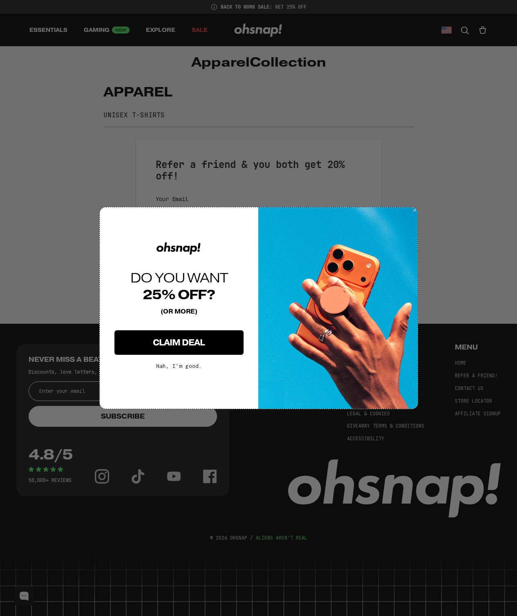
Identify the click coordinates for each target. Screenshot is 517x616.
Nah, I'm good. (179, 366)
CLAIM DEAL (179, 342)
